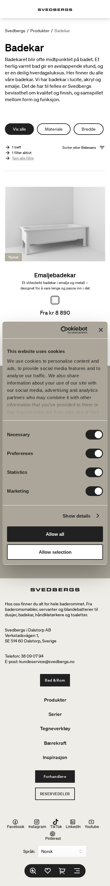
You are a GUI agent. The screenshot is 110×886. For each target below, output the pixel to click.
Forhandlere (55, 776)
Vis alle (19, 129)
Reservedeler (55, 793)
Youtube (92, 826)
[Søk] (33, 870)
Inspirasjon (55, 757)
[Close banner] (101, 330)
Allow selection (55, 552)
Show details (76, 515)
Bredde (89, 129)
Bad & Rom (55, 680)
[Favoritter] (47, 870)
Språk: (29, 851)
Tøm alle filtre (23, 158)
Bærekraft (55, 743)
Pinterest (53, 838)
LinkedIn (73, 826)
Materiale (54, 129)
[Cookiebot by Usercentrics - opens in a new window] (64, 330)
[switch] (94, 453)
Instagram (37, 826)
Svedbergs (15, 30)
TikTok (56, 826)
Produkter (40, 30)
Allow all (55, 534)
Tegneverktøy (55, 728)
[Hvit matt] (55, 300)
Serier (55, 714)
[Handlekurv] (62, 870)
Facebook (15, 826)
